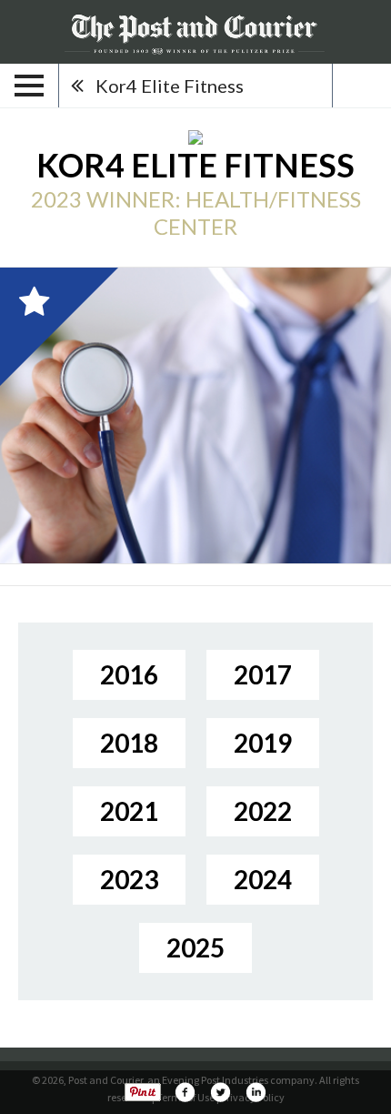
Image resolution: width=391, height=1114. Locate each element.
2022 (263, 810)
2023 (129, 879)
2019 (263, 742)
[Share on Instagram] (255, 1092)
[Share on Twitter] (220, 1092)
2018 (129, 742)
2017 (263, 674)
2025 (195, 947)
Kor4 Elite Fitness (169, 85)
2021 (129, 810)
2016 (129, 674)
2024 (263, 879)
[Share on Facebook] (184, 1092)
